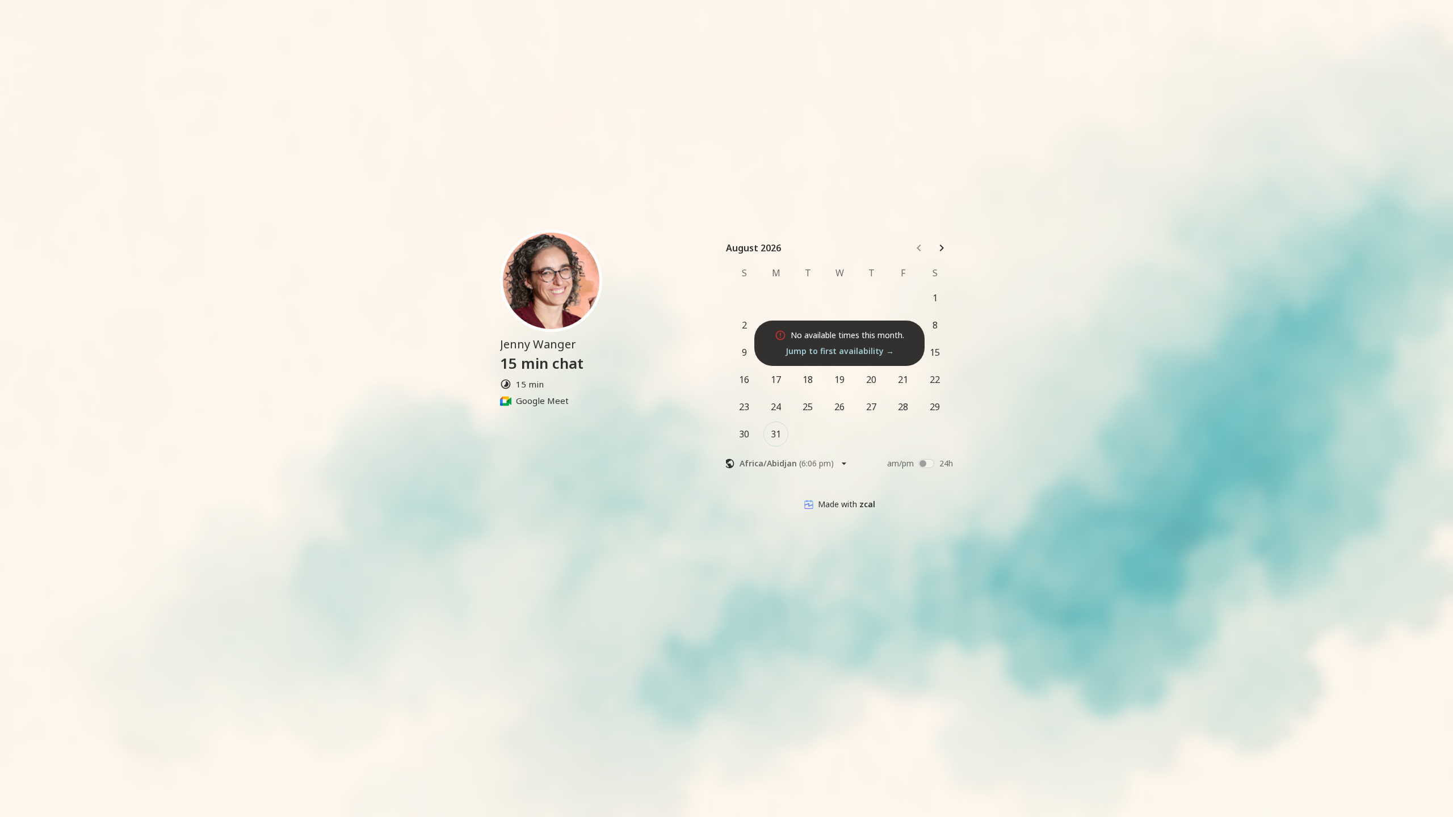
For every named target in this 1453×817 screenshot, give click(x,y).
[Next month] (941, 248)
